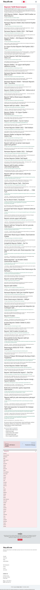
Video (4, 517)
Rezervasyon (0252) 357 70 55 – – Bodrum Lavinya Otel (17, 348)
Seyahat (19, 9)
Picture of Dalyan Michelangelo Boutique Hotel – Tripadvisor (20, 357)
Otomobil (5, 500)
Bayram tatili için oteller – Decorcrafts (16, 105)
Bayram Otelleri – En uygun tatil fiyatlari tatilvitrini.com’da (17, 65)
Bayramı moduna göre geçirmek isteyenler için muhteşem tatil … (19, 307)
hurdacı (4, 566)
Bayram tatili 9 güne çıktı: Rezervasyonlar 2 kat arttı (19, 251)
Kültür (4, 490)
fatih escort (27, 589)
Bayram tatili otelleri (10, 286)
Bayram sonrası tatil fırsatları (13, 279)
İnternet (4, 485)
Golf (4, 480)
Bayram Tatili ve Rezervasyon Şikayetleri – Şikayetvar (17, 98)
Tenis (4, 516)
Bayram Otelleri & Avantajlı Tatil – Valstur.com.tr (19, 90)
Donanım (5, 463)
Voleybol (5, 519)
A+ (25, 1)
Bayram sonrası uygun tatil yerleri (15, 218)
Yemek (4, 526)
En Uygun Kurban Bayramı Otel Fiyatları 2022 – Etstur (19, 47)
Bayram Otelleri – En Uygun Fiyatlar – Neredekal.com (16, 113)
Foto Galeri (5, 473)
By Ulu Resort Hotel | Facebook (14, 200)
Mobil (4, 495)
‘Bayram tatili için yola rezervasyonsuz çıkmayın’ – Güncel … (19, 398)
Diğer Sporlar (5, 460)
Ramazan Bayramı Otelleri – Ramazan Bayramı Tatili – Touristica (19, 82)
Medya (4, 494)
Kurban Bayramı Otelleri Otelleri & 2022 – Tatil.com (17, 323)
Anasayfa (4, 556)
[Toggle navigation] (36, 2)
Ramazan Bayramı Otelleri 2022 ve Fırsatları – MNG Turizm (18, 74)
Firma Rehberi (6, 472)
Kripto (4, 489)
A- (22, 1)
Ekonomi (5, 468)
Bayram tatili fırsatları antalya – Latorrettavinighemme (14, 166)
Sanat (4, 506)
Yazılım (4, 524)
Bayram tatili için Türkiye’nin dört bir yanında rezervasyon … (18, 226)
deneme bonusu (32, 589)
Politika (4, 502)
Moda (4, 497)
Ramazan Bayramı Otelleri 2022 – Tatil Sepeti (18, 31)
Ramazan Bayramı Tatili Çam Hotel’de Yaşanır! (19, 292)
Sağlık (4, 504)
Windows (5, 521)
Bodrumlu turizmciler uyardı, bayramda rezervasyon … (17, 388)
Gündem (5, 482)
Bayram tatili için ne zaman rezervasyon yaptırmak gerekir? (17, 144)
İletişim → (20, 539)
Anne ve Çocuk (6, 455)
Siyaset (4, 511)
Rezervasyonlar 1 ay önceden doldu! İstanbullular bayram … (16, 260)
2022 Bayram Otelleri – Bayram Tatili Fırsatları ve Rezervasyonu (19, 15)
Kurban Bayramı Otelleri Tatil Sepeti (15, 158)
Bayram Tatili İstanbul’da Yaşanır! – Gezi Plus (18, 372)
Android (4, 453)
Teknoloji (5, 514)
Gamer (4, 477)
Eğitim (4, 467)
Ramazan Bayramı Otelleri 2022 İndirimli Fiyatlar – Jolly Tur (20, 23)
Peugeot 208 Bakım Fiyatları (10, 445)
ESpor (4, 470)
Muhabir (33, 8)
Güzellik (4, 483)
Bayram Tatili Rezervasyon (9, 12)
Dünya (4, 465)
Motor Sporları (6, 499)
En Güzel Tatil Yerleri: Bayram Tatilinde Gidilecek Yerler (19, 209)
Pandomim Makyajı (30, 445)
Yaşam (4, 523)
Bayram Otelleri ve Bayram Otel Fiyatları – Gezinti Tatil (17, 135)
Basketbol (5, 456)
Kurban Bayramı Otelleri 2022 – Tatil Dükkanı (18, 128)
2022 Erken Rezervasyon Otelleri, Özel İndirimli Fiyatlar (19, 235)
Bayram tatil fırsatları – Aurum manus (16, 121)
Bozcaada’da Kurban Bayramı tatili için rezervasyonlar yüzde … (16, 338)
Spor (4, 512)
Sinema (4, 509)
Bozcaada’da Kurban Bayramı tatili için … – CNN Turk (19, 191)
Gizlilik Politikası (5, 561)
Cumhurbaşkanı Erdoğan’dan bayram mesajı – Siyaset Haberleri (19, 380)
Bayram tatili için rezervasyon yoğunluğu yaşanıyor (17, 174)
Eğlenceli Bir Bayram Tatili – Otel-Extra (16, 183)
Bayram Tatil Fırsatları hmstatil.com (15, 331)
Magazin (5, 492)
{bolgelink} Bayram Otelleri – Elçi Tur (16, 243)
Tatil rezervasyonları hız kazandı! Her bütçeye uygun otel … (18, 407)
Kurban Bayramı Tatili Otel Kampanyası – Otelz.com (17, 57)
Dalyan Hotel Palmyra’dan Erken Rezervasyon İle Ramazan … (20, 270)
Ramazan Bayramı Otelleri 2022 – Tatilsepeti (18, 151)
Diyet (4, 461)
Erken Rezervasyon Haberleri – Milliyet (16, 299)
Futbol (4, 475)
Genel (4, 478)
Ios (4, 487)
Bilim (4, 458)
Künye (4, 559)
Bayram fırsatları (9, 316)
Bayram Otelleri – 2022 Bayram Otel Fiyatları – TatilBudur (19, 39)
